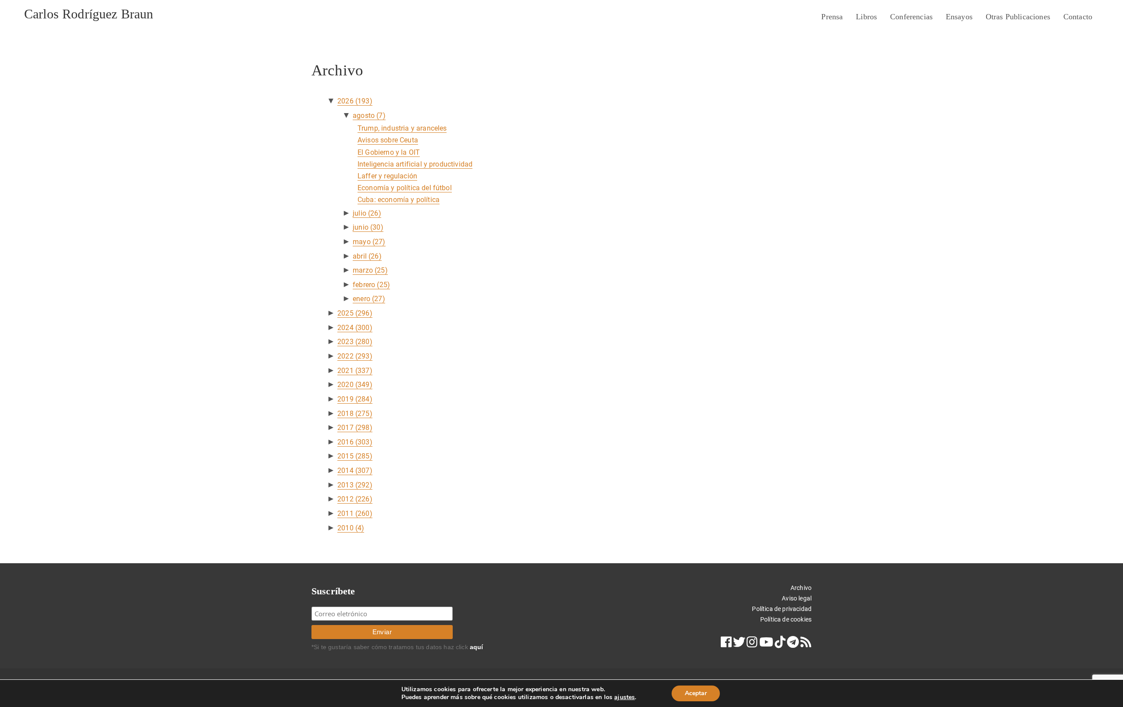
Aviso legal (797, 598)
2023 (354, 342)
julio (367, 213)
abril (367, 256)
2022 (354, 356)
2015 (354, 456)
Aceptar (696, 693)
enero (369, 299)
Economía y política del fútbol (405, 188)
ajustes (624, 697)
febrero (371, 285)
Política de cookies (786, 619)
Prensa (832, 16)
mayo (369, 242)
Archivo (801, 587)
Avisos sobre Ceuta (388, 140)
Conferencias (911, 16)
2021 (354, 370)
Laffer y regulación (387, 176)
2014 (354, 470)
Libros (866, 16)
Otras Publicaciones (1018, 16)
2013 (354, 485)
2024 (354, 327)
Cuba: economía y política (399, 199)
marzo (370, 270)
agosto (369, 115)
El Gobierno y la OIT (389, 152)
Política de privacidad (782, 608)
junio (368, 227)
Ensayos (959, 16)
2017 (354, 427)
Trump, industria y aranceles (402, 128)
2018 (354, 413)
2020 (354, 384)
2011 (354, 513)
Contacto (1077, 16)
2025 (354, 313)
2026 (354, 101)
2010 (350, 528)
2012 (354, 499)
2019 (354, 399)
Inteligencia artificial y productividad (415, 164)
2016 (354, 442)
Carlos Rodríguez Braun (89, 14)
